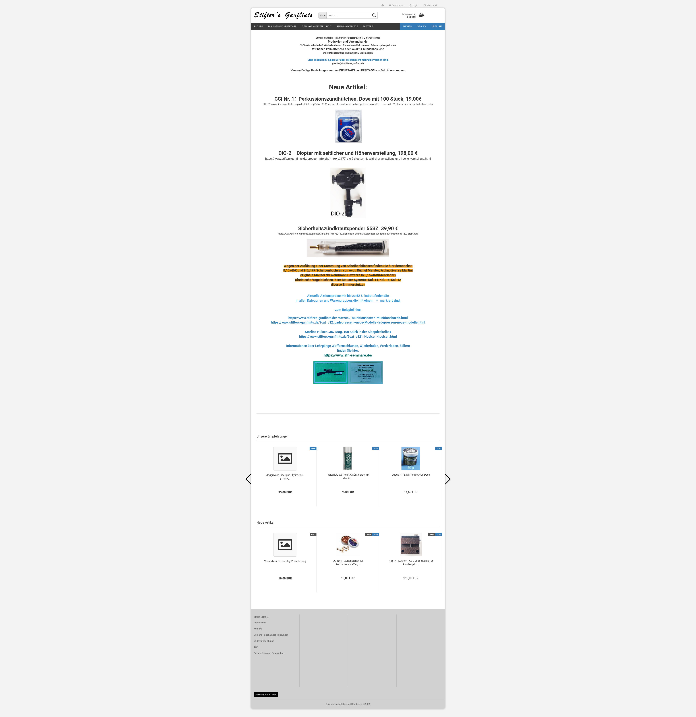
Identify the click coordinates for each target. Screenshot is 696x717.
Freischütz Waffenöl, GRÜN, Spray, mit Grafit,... (348, 476)
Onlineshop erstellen (336, 704)
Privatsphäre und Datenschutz (269, 653)
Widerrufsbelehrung (264, 641)
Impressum (260, 622)
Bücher (258, 26)
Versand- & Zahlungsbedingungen (271, 634)
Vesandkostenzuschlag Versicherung (285, 561)
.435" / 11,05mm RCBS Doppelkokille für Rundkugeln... (410, 562)
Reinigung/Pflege (347, 26)
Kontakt (258, 628)
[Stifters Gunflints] (283, 15)
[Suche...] (374, 15)
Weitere (368, 26)
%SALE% (421, 26)
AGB (256, 647)
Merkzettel (431, 5)
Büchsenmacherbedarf (282, 26)
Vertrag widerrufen (266, 694)
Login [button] (415, 5)
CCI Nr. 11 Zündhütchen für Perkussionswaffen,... (348, 562)
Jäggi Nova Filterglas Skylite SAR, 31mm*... (285, 477)
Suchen (407, 26)
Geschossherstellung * (316, 26)
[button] (396, 5)
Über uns (437, 26)
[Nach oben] (686, 711)
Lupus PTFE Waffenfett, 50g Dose (411, 474)
